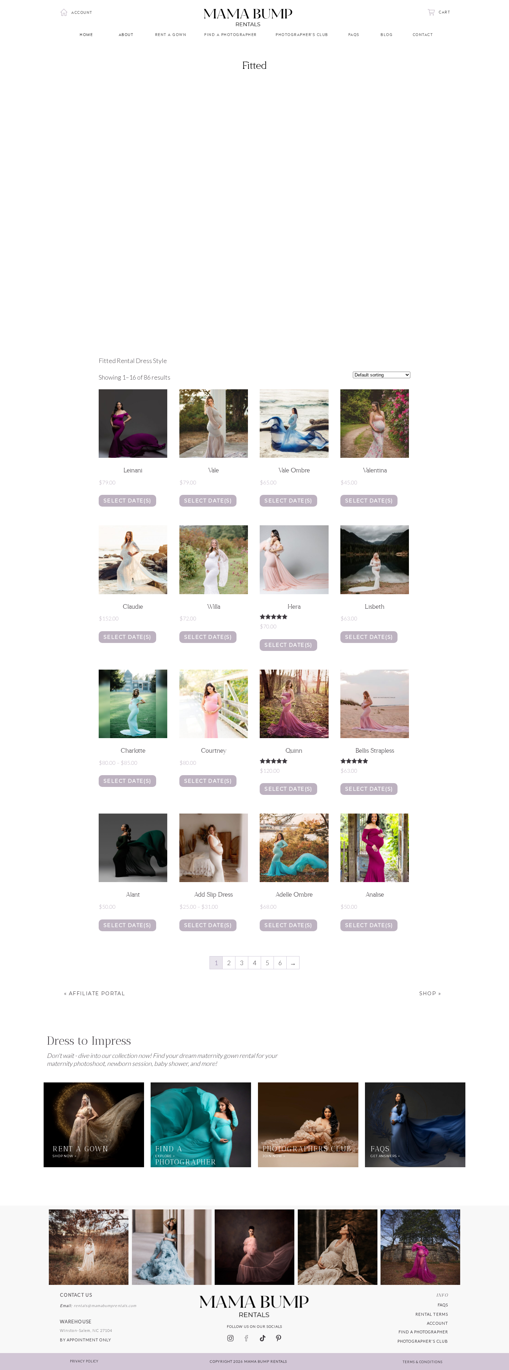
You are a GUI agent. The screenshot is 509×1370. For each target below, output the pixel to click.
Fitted (254, 66)
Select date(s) (127, 501)
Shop (428, 993)
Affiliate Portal (97, 993)
